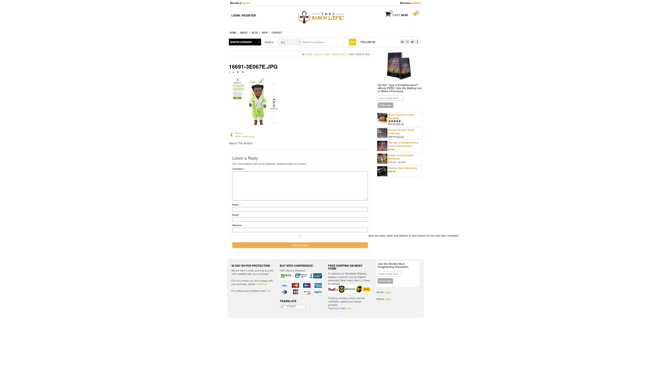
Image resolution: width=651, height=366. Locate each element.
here (268, 290)
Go (352, 42)
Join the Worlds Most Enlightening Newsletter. (393, 265)
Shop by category (241, 42)
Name (236, 204)
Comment (238, 168)
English (291, 306)
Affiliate (416, 3)
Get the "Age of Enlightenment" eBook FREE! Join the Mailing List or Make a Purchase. (399, 88)
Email (236, 215)
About (244, 32)
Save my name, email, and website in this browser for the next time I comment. (414, 235)
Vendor (246, 3)
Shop (265, 32)
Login (388, 292)
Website (237, 225)
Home (233, 32)
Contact (277, 32)
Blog (255, 32)
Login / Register (243, 15)
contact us (261, 284)
